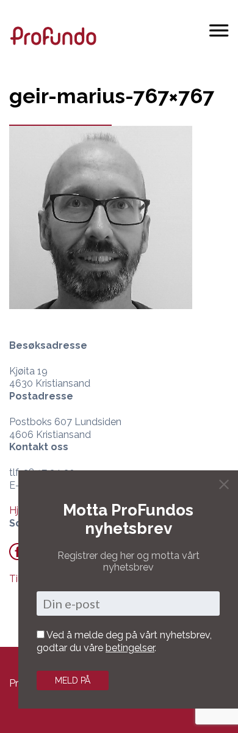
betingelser (130, 648)
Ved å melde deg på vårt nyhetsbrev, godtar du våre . (124, 641)
